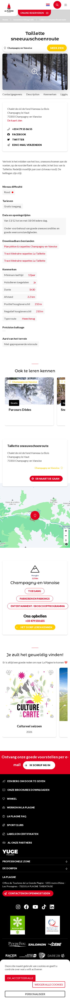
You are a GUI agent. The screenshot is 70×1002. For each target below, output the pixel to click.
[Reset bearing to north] (65, 540)
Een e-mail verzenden (27, 144)
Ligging (64, 94)
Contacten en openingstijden (29, 893)
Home (5, 19)
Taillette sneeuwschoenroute (52, 19)
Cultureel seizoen (29, 726)
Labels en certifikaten (22, 833)
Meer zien (56, 48)
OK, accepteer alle (20, 978)
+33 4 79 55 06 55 (22, 129)
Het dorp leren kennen (36, 627)
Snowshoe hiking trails (23, 19)
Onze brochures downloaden (28, 789)
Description (32, 94)
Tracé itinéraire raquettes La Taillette (24, 253)
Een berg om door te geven (26, 781)
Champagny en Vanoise (24, 381)
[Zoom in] (65, 530)
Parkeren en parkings (35, 598)
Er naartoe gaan (47, 478)
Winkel (12, 798)
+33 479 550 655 (35, 620)
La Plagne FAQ (16, 816)
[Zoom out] (65, 535)
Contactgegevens (12, 94)
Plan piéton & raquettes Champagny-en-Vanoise (30, 246)
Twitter (18, 139)
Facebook (19, 134)
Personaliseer (35, 994)
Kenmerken (49, 94)
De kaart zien (14, 120)
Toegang (34, 591)
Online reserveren (32, 12)
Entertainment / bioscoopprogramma (38, 606)
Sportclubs (15, 825)
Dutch (48, 5)
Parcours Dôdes (20, 409)
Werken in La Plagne (21, 807)
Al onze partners (19, 842)
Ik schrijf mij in (40, 765)
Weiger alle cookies (49, 984)
